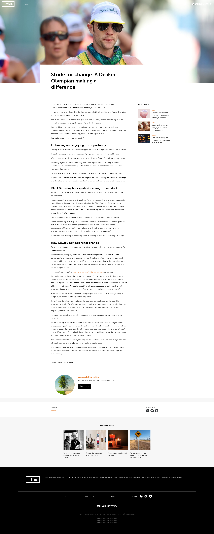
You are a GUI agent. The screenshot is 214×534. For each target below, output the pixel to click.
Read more (84, 386)
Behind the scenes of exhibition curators (94, 454)
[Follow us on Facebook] (147, 411)
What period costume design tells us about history (72, 455)
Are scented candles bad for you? (117, 454)
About (66, 496)
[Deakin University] (107, 506)
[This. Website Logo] (8, 4)
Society (154, 110)
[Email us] (156, 411)
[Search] (185, 4)
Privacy (112, 496)
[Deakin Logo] (202, 4)
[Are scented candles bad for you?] (118, 449)
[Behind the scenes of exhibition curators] (96, 449)
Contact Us (89, 496)
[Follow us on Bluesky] (152, 412)
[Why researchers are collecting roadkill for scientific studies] (140, 449)
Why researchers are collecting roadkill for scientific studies (138, 455)
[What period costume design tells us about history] (74, 449)
